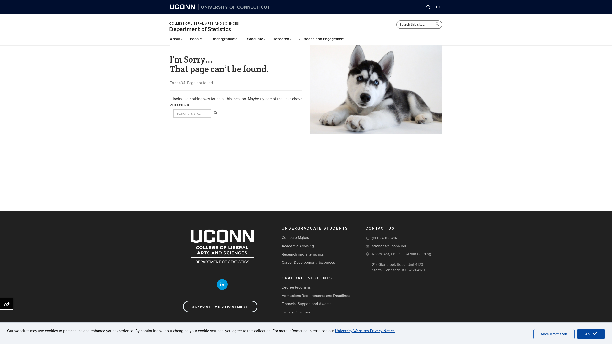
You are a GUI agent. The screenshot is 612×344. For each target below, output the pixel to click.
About (175, 39)
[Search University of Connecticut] (428, 7)
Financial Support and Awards (306, 303)
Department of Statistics (200, 29)
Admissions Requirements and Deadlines (316, 295)
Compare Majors (295, 237)
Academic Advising (298, 246)
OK (588, 334)
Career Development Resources (308, 262)
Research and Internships (303, 254)
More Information (554, 334)
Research (281, 39)
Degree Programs (296, 287)
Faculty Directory (296, 312)
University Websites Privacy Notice (365, 330)
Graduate (255, 39)
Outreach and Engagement (321, 39)
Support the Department (220, 307)
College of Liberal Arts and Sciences (204, 24)
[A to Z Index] (438, 7)
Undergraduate (224, 39)
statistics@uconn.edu (389, 246)
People (196, 39)
